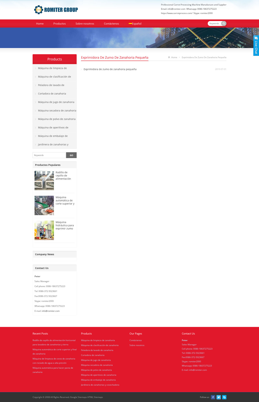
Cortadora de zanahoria (52, 93)
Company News (44, 254)
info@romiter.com (176, 8)
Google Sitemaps (78, 397)
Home (40, 23)
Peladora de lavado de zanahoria (48, 86)
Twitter (219, 397)
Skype (224, 397)
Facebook (213, 397)
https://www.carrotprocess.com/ (176, 13)
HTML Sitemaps (95, 397)
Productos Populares (47, 165)
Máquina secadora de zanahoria (57, 110)
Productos (59, 23)
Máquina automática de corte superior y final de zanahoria (65, 204)
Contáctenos (111, 23)
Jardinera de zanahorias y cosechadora (50, 146)
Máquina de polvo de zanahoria (57, 119)
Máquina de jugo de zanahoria (56, 102)
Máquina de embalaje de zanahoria (50, 137)
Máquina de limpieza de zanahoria (50, 69)
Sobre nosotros (85, 23)
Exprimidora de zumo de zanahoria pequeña (110, 69)
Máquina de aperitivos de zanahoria (50, 129)
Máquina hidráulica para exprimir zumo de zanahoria (65, 226)
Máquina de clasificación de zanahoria (52, 78)
